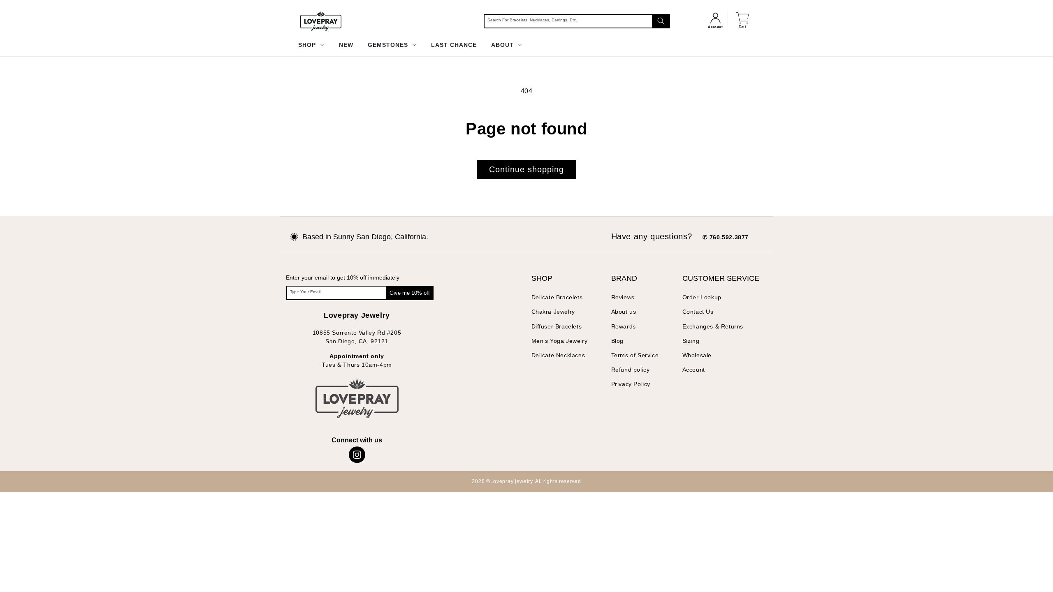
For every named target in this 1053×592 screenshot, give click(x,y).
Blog (617, 341)
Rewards (623, 326)
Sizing (691, 341)
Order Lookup (701, 297)
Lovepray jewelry (511, 481)
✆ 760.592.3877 (726, 237)
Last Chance (454, 45)
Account (693, 369)
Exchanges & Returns (712, 326)
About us (623, 311)
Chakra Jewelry (553, 311)
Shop (308, 45)
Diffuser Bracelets (556, 326)
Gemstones (389, 45)
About (503, 45)
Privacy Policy (630, 384)
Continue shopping (526, 169)
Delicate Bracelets (557, 297)
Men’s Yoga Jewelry (559, 341)
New (346, 45)
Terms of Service (635, 355)
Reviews (623, 297)
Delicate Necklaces (558, 355)
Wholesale (697, 355)
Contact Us (698, 311)
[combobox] (577, 21)
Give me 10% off (410, 293)
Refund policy (630, 369)
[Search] (661, 21)
